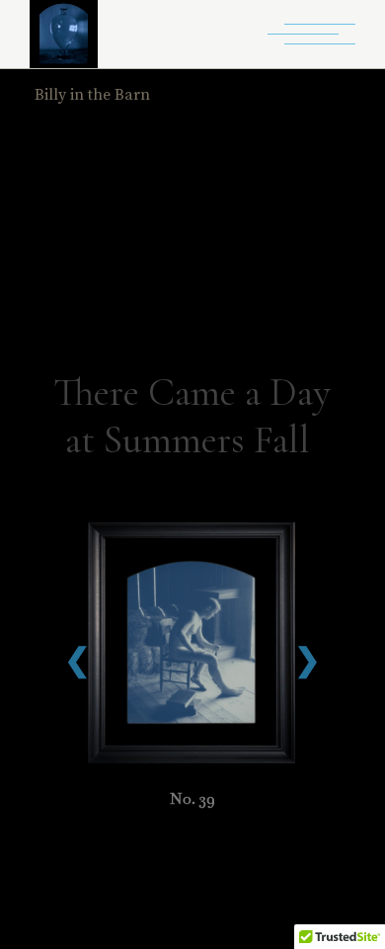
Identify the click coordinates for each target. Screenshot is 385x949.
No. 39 (192, 798)
